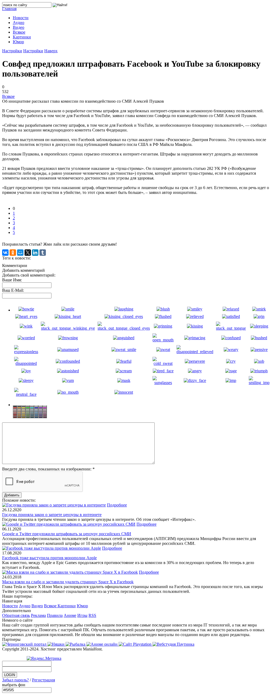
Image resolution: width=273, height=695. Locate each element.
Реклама (38, 615)
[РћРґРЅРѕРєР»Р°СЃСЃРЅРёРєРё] (13, 252)
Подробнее (117, 505)
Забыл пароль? (15, 680)
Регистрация (43, 680)
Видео (37, 606)
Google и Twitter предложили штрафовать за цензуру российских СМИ (66, 534)
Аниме (70, 615)
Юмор (82, 606)
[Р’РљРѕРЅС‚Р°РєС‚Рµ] (5, 252)
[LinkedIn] (35, 252)
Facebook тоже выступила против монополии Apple (49, 558)
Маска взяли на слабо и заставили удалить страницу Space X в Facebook (68, 582)
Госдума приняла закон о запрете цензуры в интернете (52, 514)
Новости (10, 606)
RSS (92, 615)
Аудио (24, 606)
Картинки (67, 606)
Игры (82, 615)
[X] (28, 252)
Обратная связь (16, 615)
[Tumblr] (42, 252)
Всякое (8, 96)
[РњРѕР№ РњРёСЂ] (20, 252)
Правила (55, 615)
